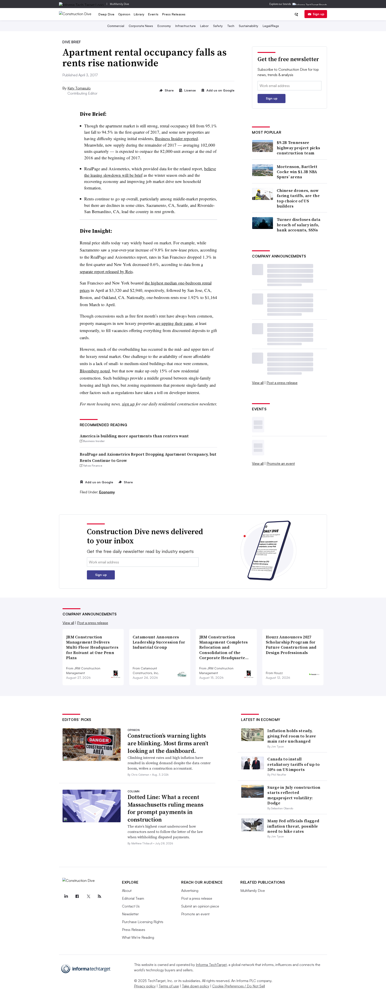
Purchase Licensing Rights (142, 922)
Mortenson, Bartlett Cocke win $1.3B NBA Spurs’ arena (297, 172)
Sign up (318, 14)
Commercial (115, 26)
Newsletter (130, 914)
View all (258, 382)
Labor (204, 26)
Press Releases (174, 14)
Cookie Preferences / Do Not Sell (238, 986)
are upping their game (174, 323)
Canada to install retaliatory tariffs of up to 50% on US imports (293, 764)
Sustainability (248, 26)
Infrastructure (185, 26)
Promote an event (280, 463)
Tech (230, 26)
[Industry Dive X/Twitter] (88, 896)
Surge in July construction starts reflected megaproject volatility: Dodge (293, 795)
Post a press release (282, 382)
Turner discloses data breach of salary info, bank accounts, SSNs (298, 225)
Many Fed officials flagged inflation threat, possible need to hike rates (293, 826)
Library (139, 14)
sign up (128, 404)
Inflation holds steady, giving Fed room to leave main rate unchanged (291, 736)
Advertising (189, 890)
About (127, 890)
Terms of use (169, 986)
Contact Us (131, 906)
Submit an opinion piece (200, 906)
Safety (218, 26)
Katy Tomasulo (79, 88)
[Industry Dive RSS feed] (99, 896)
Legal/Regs (271, 26)
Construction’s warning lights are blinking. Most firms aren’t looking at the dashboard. (168, 743)
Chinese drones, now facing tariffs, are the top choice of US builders (298, 198)
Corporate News (141, 26)
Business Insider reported (176, 138)
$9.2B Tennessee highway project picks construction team (298, 148)
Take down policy (195, 986)
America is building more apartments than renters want (134, 436)
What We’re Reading (138, 937)
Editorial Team (133, 898)
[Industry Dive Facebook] (77, 896)
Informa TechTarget (211, 964)
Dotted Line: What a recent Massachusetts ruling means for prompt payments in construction (165, 808)
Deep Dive (107, 14)
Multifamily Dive (119, 4)
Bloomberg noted (95, 371)
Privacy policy (145, 986)
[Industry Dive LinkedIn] (66, 896)
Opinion (124, 14)
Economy (164, 26)
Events (153, 14)
